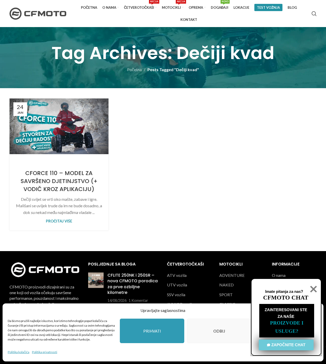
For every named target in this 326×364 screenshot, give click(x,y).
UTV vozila (177, 284)
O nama (279, 275)
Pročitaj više (59, 221)
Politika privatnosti (44, 352)
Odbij (219, 331)
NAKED (226, 284)
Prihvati (152, 331)
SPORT (226, 294)
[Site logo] (38, 13)
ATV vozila (177, 275)
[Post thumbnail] (96, 287)
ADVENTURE (232, 275)
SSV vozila (176, 294)
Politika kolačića (18, 352)
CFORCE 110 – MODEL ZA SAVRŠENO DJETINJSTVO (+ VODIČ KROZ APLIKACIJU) (59, 181)
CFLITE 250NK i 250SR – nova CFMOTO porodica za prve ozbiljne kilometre (132, 283)
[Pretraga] (314, 14)
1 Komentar (138, 300)
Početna (134, 69)
